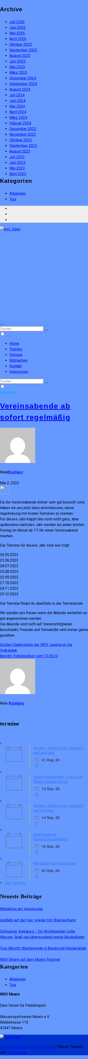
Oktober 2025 (20, 44)
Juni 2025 (17, 61)
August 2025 (19, 55)
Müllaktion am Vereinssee (21, 909)
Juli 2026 (17, 22)
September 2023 (23, 145)
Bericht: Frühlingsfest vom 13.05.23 (29, 656)
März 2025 (18, 72)
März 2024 (18, 117)
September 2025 (23, 50)
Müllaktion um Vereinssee (54, 863)
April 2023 (17, 174)
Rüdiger (15, 472)
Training (15, 349)
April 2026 (17, 39)
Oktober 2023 (20, 140)
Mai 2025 (17, 67)
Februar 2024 (20, 123)
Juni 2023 (17, 162)
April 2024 (17, 112)
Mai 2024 (17, 106)
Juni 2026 (17, 27)
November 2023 (22, 134)
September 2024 (23, 84)
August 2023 (19, 151)
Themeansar (17, 1052)
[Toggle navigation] (2, 324)
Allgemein (17, 193)
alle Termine (15, 882)
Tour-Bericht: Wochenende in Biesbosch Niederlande (43, 948)
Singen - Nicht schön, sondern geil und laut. (58, 750)
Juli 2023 (17, 157)
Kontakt (15, 366)
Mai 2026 (17, 33)
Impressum (18, 371)
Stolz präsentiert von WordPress (27, 1046)
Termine (16, 355)
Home (14, 343)
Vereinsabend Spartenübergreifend (50, 837)
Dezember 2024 (22, 78)
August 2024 (19, 89)
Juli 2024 (17, 95)
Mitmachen (18, 360)
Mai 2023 (17, 168)
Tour (12, 199)
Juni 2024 (17, 100)
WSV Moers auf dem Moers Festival (30, 959)
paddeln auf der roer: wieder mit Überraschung (38, 920)
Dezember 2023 (22, 129)
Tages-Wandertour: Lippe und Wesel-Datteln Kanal (57, 779)
